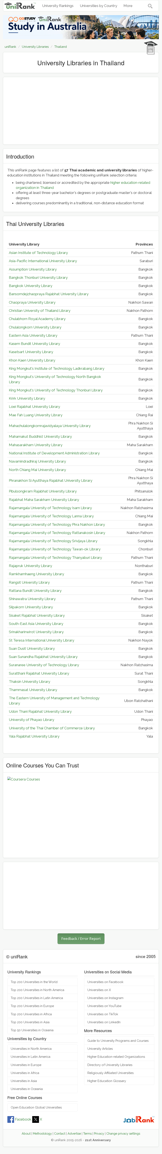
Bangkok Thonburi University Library (38, 277)
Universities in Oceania (27, 1089)
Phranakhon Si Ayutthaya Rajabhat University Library (50, 480)
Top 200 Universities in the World (34, 982)
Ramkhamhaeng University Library (36, 574)
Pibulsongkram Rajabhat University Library (43, 491)
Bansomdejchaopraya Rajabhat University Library (48, 294)
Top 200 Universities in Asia (30, 1022)
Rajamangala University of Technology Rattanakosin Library (57, 533)
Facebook (23, 1119)
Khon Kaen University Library (32, 360)
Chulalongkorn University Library (35, 327)
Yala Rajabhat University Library (34, 736)
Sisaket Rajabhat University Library (37, 615)
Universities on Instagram (105, 998)
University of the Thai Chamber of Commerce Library (52, 728)
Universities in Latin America (30, 1056)
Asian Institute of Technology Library (38, 253)
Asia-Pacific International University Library (43, 261)
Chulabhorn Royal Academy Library (37, 319)
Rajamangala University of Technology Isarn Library (50, 508)
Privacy (99, 1133)
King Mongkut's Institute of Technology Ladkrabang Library (56, 368)
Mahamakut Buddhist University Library (40, 436)
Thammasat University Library (33, 690)
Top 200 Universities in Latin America (37, 998)
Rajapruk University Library (30, 566)
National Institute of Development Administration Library (54, 453)
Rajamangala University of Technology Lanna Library (51, 516)
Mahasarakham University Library (35, 445)
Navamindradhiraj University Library (37, 461)
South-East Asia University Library (36, 624)
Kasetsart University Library (31, 352)
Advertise (74, 1133)
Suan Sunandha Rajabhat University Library (43, 657)
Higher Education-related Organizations (116, 1056)
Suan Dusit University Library (32, 648)
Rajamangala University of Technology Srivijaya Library (53, 541)
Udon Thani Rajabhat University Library (40, 711)
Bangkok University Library (30, 286)
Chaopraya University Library (32, 302)
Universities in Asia (24, 1081)
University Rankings (58, 6)
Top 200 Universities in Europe (32, 1006)
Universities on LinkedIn (103, 1022)
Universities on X (99, 990)
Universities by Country (98, 6)
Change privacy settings (123, 1133)
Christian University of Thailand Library (39, 310)
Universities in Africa (25, 1073)
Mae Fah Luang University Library (35, 415)
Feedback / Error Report (81, 938)
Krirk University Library (27, 398)
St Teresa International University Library (41, 640)
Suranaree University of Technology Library (44, 665)
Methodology (42, 1133)
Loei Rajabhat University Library (34, 406)
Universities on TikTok (102, 1014)
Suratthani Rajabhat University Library (39, 673)
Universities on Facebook (105, 982)
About (26, 1133)
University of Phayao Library (31, 720)
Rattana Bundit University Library (35, 590)
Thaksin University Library (29, 681)
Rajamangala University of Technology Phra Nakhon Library (57, 524)
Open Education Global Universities (36, 1107)
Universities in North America (31, 1048)
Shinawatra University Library (32, 599)
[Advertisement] (80, 110)
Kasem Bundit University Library (34, 344)
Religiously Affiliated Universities (110, 1073)
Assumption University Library (33, 269)
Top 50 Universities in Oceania (32, 1030)
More (128, 6)
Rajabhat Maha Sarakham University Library (44, 500)
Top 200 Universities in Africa (31, 1014)
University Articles (100, 1048)
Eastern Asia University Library (33, 335)
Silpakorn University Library (31, 607)
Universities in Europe (26, 1065)
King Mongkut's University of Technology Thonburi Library (56, 390)
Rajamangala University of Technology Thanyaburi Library (55, 557)
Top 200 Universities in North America (37, 990)
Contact (59, 1133)
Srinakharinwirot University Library (36, 632)
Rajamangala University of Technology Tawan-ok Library (54, 549)
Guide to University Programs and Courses (118, 1040)
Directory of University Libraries (109, 1065)
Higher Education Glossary (106, 1081)
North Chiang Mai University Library (37, 470)
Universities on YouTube (104, 1006)
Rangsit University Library (29, 582)
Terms (87, 1133)
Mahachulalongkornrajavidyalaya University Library (50, 426)
